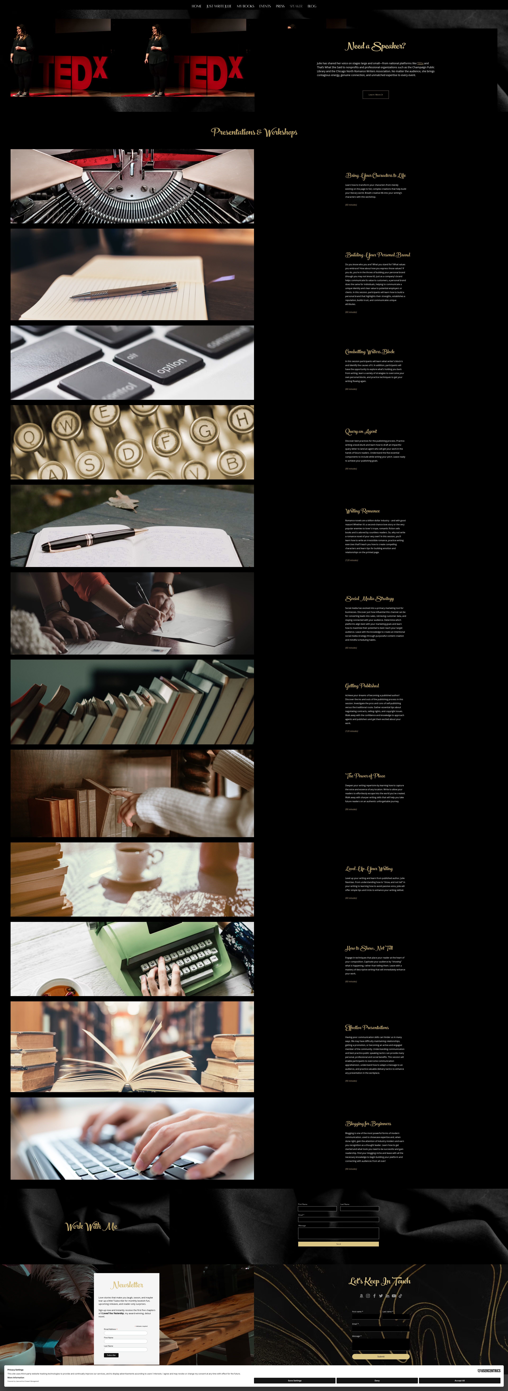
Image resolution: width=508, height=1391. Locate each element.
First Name (302, 1204)
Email (300, 1215)
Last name (388, 1311)
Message (302, 1225)
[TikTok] (400, 1295)
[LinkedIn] (387, 1295)
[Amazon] (361, 1295)
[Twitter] (381, 1295)
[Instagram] (368, 1295)
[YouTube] (393, 1295)
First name (357, 1311)
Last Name (345, 1204)
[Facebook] (374, 1295)
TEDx (420, 63)
